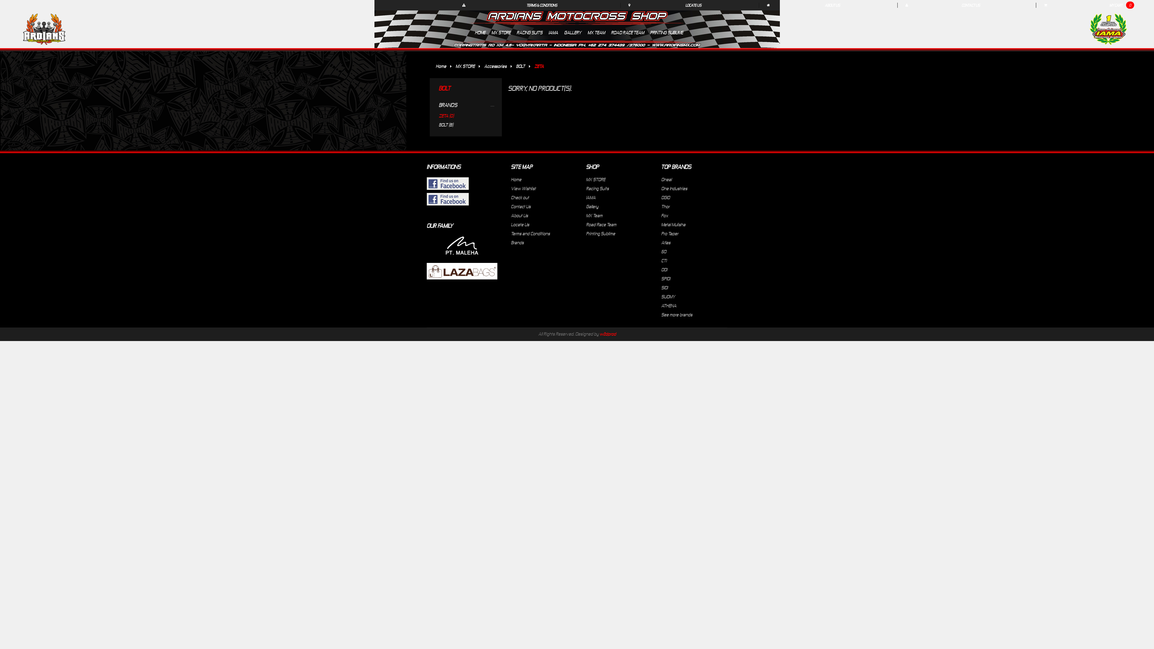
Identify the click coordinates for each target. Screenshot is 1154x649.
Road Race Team (601, 224)
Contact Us (971, 5)
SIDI (664, 287)
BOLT (520, 66)
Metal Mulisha (673, 224)
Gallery (592, 206)
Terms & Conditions (542, 5)
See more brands (676, 314)
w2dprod (608, 334)
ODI (664, 269)
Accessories (495, 66)
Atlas (665, 242)
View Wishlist (523, 188)
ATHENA (668, 305)
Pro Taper (669, 233)
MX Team (594, 215)
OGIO (665, 197)
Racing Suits (597, 188)
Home (441, 66)
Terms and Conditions (530, 233)
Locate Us (693, 5)
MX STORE (465, 66)
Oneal (666, 179)
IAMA (591, 197)
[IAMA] (1108, 30)
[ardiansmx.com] (44, 29)
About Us (832, 5)
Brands (517, 242)
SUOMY (668, 296)
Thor (665, 206)
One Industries (674, 188)
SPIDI (665, 278)
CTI (664, 260)
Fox (664, 215)
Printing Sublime (600, 233)
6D (663, 251)
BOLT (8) (446, 124)
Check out (520, 197)
